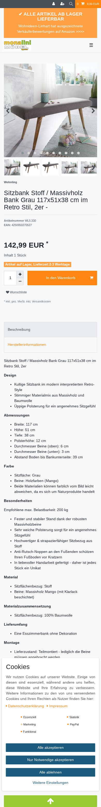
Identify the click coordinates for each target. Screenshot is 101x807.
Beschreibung (19, 329)
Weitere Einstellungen (50, 782)
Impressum (58, 706)
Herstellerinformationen (27, 344)
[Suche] (71, 4)
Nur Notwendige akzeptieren (50, 760)
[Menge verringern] (20, 281)
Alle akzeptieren (51, 747)
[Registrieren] (63, 4)
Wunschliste (18, 292)
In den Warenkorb (60, 278)
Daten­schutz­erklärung (26, 706)
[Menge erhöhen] (20, 274)
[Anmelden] (54, 4)
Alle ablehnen (50, 772)
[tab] (50, 329)
